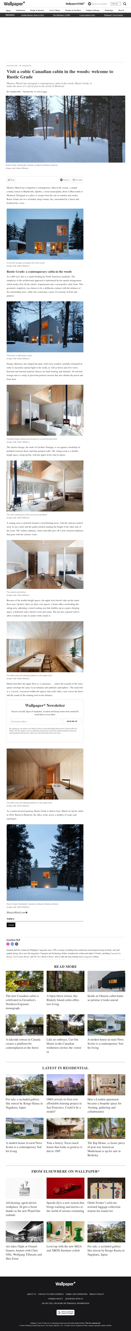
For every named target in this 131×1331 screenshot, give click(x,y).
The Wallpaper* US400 (61, 15)
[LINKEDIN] (13, 944)
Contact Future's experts (51, 1294)
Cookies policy (55, 1298)
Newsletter (79, 180)
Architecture (20, 10)
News (45, 91)
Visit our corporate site (92, 1323)
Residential (26, 65)
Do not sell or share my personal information (65, 1303)
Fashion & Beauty (93, 10)
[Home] (8, 10)
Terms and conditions (77, 1294)
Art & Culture (54, 10)
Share (12, 180)
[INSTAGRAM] (8, 944)
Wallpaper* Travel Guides (113, 15)
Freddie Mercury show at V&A (32, 15)
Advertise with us (74, 1298)
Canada (11, 924)
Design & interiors (37, 10)
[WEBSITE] (17, 944)
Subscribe (115, 3)
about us (31, 1294)
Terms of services (37, 728)
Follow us (66, 180)
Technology (109, 10)
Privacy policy (97, 1294)
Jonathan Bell (15, 91)
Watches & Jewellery (73, 10)
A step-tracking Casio (87, 15)
